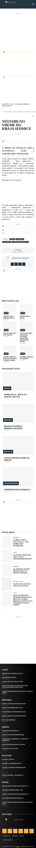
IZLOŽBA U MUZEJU (8, 759)
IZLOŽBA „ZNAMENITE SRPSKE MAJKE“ (14, 767)
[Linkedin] (15, 831)
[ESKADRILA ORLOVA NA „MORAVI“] (26, 350)
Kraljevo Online (20, 258)
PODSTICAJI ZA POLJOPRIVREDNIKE (13, 735)
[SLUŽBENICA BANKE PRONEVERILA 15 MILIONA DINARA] (7, 570)
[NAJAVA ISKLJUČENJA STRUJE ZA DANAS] (7, 584)
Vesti (12, 104)
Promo (7, 388)
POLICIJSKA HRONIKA (9, 720)
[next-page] (6, 609)
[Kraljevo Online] (18, 4)
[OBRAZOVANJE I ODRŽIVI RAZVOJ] (9, 309)
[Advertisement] (18, 33)
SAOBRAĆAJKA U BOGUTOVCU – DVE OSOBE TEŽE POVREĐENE (21, 543)
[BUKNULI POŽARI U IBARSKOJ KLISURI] (18, 413)
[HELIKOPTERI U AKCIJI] (26, 309)
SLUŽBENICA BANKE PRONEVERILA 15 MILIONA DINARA (21, 571)
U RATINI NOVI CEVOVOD (10, 748)
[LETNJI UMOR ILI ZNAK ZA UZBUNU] (18, 445)
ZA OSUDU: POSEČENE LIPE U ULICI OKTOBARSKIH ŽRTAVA (22, 557)
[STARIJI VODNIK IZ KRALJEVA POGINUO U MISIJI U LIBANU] (9, 350)
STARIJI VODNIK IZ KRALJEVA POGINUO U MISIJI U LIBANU (10, 358)
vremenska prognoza (20, 242)
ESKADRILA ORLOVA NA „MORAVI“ (26, 357)
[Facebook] (12, 264)
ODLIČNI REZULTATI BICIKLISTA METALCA (15, 786)
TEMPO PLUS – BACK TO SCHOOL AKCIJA (15, 395)
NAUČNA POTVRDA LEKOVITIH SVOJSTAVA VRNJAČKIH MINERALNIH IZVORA (15, 686)
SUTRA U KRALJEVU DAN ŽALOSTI (9, 334)
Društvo (8, 451)
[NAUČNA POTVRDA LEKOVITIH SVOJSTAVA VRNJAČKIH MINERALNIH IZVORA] (26, 326)
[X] (20, 264)
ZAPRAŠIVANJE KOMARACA (17, 489)
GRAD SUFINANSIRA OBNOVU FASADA (13, 744)
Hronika (8, 420)
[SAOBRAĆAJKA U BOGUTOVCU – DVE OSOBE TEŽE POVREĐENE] (7, 542)
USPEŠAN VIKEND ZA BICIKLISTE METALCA (15, 794)
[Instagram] (16, 264)
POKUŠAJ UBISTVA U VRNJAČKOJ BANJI (14, 716)
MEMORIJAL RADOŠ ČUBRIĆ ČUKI (12, 790)
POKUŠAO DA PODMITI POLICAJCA (12, 707)
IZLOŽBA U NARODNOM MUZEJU (12, 763)
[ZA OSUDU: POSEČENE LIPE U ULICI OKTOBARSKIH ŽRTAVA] (7, 556)
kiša (12, 239)
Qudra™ (29, 846)
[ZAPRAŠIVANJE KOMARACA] (18, 476)
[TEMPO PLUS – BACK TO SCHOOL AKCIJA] (18, 381)
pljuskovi (6, 242)
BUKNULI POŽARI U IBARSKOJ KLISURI (13, 427)
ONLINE (20, 846)
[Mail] (20, 831)
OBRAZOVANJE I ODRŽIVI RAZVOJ (9, 317)
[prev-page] (3, 609)
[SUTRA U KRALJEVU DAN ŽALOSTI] (9, 326)
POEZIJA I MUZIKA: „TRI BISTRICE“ (13, 775)
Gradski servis (11, 483)
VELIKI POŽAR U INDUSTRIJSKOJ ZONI (14, 712)
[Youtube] (23, 264)
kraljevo (20, 239)
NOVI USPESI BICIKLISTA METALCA (13, 798)
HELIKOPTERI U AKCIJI (9, 677)
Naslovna (5, 104)
